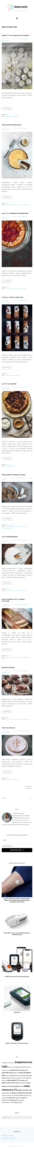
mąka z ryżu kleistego (22, 1093)
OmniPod (17, 1012)
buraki (17, 1067)
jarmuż (18, 1075)
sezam (10, 528)
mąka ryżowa (6, 1093)
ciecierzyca (6, 1070)
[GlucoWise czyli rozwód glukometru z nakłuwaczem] (17, 931)
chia (5, 526)
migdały (24, 1080)
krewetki (12, 1078)
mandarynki (23, 590)
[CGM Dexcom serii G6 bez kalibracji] (17, 974)
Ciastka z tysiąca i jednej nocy (13, 297)
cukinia (12, 657)
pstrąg (4, 1098)
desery (7, 114)
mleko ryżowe (8, 1083)
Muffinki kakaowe (8, 668)
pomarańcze (23, 288)
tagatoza (14, 1100)
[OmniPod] (17, 1010)
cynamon (23, 1070)
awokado (5, 1062)
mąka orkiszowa (16, 288)
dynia (8, 526)
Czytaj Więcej (7, 108)
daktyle (15, 1072)
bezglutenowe (7, 116)
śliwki (14, 466)
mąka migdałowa (15, 116)
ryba (18, 1098)
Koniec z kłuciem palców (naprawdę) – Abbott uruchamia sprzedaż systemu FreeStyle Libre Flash (17, 900)
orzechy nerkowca (7, 1095)
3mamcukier (21, 7)
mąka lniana (13, 526)
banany (12, 1062)
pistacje (3, 659)
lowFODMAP (27, 1078)
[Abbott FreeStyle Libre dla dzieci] (17, 1041)
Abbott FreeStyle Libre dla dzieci (17, 1043)
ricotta (28, 204)
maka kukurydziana (13, 204)
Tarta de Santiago (8, 728)
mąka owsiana (25, 1090)
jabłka (12, 1075)
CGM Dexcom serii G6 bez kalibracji (17, 976)
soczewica (6, 1100)
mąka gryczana (7, 375)
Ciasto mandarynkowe (10, 537)
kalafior (24, 1075)
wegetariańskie (7, 1102)
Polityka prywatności (8, 1138)
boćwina (11, 1067)
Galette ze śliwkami (9, 384)
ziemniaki (17, 1102)
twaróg (21, 1100)
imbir (7, 1075)
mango (4, 1080)
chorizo (28, 1067)
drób (22, 1072)
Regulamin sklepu (7, 1135)
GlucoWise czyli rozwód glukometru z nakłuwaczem (17, 933)
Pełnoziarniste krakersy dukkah (14, 475)
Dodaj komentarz (5, 40)
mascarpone (13, 1080)
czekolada (6, 204)
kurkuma (19, 1078)
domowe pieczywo (10, 524)
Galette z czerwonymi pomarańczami (15, 213)
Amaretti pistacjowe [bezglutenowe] (15, 35)
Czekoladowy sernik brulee (12, 125)
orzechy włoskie (19, 1095)
